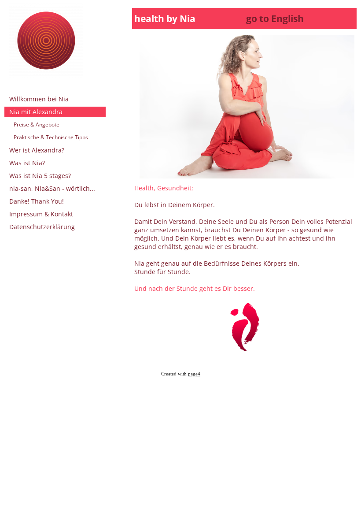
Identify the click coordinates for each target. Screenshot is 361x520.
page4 (194, 373)
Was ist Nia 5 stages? (40, 175)
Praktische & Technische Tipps (51, 137)
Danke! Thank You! (36, 201)
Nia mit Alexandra (36, 112)
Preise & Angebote (36, 124)
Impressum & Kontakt (41, 214)
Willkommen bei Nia (39, 99)
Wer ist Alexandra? (36, 150)
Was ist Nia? (27, 163)
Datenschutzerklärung (42, 227)
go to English (273, 18)
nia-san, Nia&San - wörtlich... (52, 188)
